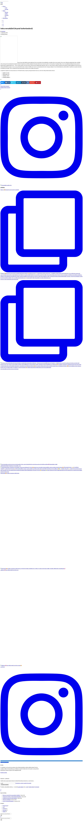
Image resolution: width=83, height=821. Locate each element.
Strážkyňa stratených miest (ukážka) (10, 798)
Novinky (6, 12)
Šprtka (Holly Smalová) (4, 86)
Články (4, 10)
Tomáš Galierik (20, 786)
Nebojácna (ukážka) (7, 799)
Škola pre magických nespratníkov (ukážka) (11, 795)
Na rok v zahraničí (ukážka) (8, 801)
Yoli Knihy (3, 31)
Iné (5, 16)
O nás (6, 7)
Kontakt (6, 9)
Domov (4, 6)
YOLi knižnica (5, 18)
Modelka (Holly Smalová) (5, 87)
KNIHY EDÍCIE (31, 786)
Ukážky (6, 13)
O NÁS (27, 786)
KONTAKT (37, 786)
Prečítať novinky (3, 772)
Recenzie (6, 15)
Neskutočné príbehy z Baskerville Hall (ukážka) (12, 796)
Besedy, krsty (5, 805)
